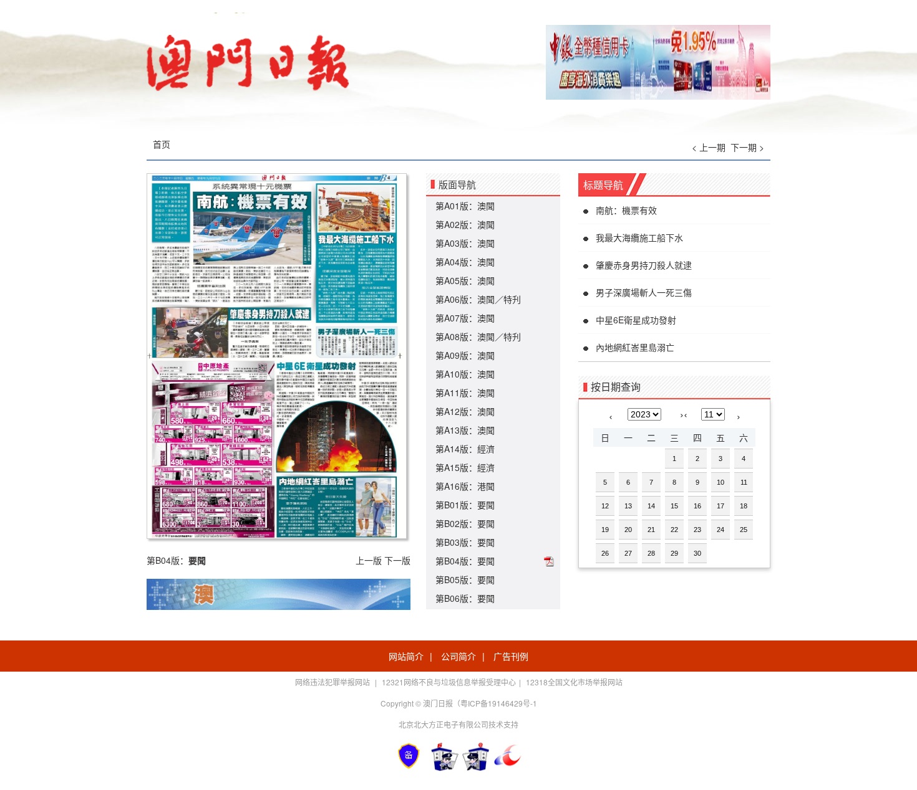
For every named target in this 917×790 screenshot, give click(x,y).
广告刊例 (510, 656)
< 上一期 (708, 147)
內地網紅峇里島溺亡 (635, 347)
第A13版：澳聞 (465, 430)
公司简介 (458, 656)
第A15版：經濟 (465, 467)
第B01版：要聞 (465, 504)
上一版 (369, 560)
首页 (161, 144)
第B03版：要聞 (465, 542)
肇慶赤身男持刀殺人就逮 (644, 265)
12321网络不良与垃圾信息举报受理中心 (449, 682)
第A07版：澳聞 (465, 318)
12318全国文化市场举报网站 (574, 682)
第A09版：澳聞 (465, 355)
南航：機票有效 (626, 210)
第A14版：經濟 (465, 448)
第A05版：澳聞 (465, 280)
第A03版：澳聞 (465, 243)
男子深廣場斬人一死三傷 (644, 292)
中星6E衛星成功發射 (636, 319)
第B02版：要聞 (465, 523)
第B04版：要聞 (465, 560)
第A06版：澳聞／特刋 (478, 299)
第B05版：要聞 (465, 579)
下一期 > (747, 147)
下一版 (397, 560)
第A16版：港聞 (465, 486)
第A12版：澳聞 (465, 411)
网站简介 (406, 656)
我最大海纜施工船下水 (639, 237)
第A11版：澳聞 (465, 392)
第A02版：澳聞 (465, 224)
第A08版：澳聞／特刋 (478, 336)
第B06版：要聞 (465, 598)
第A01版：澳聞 (465, 205)
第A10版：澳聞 (465, 374)
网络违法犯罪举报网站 (333, 682)
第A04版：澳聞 (465, 261)
